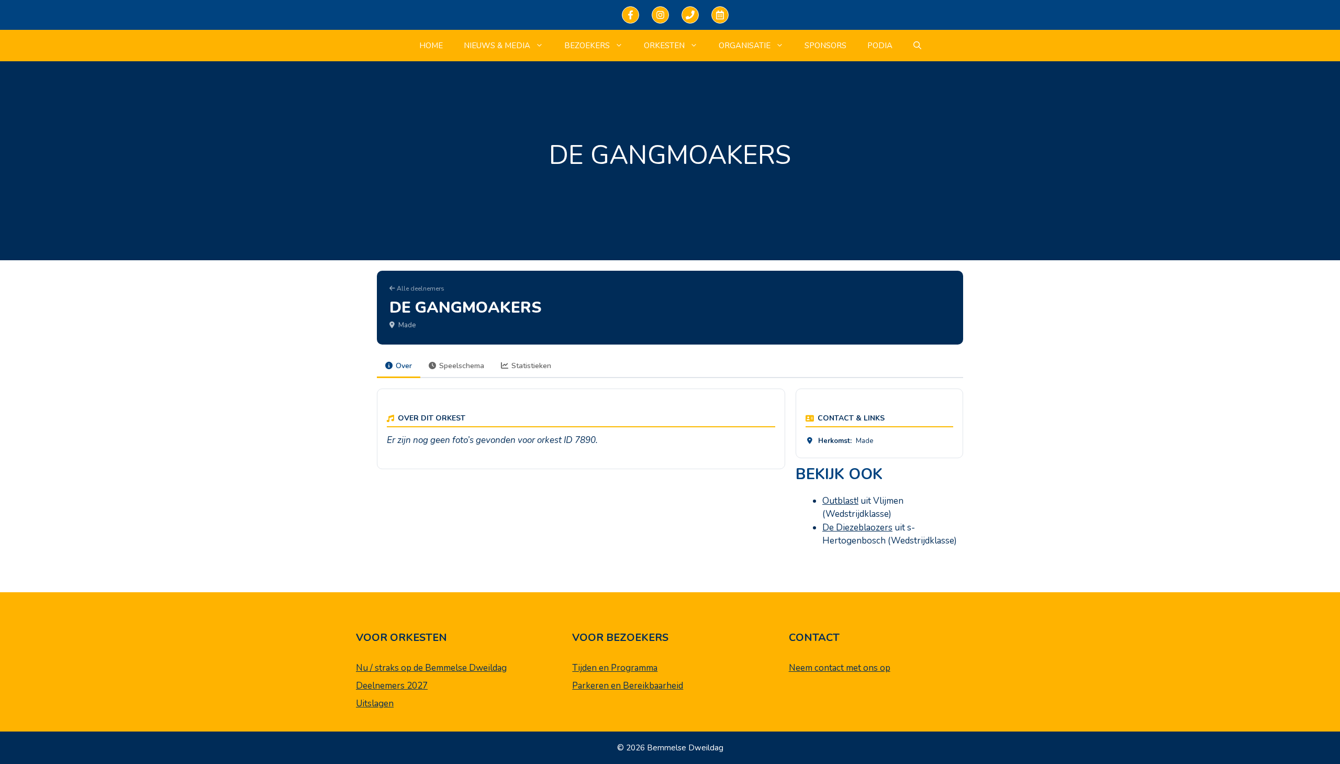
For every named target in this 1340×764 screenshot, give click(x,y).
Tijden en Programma (614, 668)
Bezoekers (587, 45)
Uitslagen (375, 703)
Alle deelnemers (419, 288)
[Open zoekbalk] (917, 45)
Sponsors (825, 45)
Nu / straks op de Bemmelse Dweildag (431, 668)
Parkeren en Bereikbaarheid (627, 686)
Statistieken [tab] (531, 366)
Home (431, 45)
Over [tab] (404, 366)
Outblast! (840, 501)
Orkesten (664, 45)
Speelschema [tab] (461, 366)
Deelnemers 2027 (392, 686)
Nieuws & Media (497, 45)
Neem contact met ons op (839, 668)
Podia (879, 45)
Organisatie (744, 45)
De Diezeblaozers (857, 528)
